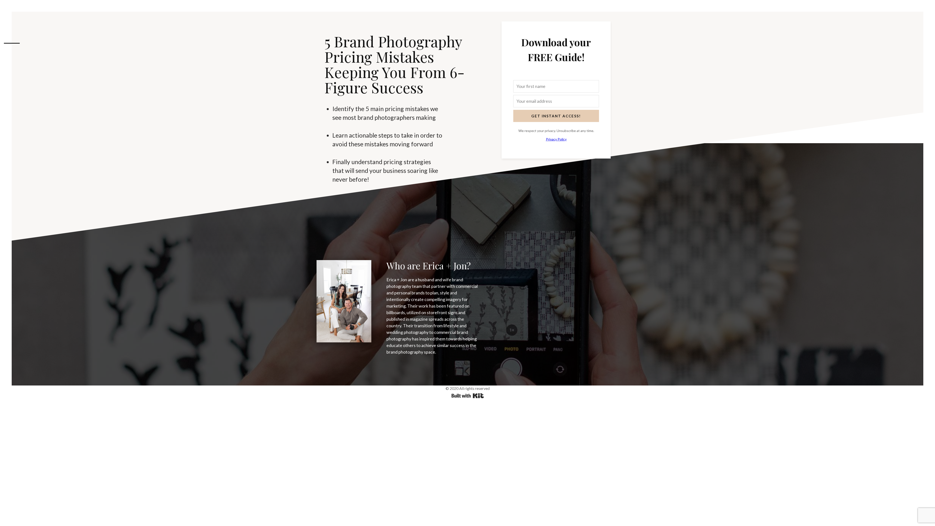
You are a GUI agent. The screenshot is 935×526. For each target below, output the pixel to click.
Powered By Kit (467, 395)
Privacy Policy (556, 139)
